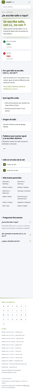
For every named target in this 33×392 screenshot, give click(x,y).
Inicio (3, 12)
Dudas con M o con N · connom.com (13, 338)
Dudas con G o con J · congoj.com (12, 345)
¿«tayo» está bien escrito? (11, 241)
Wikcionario (26, 385)
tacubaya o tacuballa (24, 191)
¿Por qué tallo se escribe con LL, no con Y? (14, 235)
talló (4, 148)
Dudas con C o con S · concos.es (11, 351)
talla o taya (5, 206)
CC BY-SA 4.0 (11, 387)
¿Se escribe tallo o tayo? (10, 222)
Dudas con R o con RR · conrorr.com (12, 341)
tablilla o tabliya (7, 187)
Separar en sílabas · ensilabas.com (12, 361)
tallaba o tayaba (22, 206)
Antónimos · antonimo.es (9, 367)
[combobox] (16, 7)
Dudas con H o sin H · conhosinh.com (13, 335)
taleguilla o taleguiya (24, 202)
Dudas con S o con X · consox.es (11, 348)
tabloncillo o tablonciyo (6, 192)
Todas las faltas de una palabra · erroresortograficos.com (12, 371)
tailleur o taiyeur (7, 202)
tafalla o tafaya (7, 196)
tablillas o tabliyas (23, 187)
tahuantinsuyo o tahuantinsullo (22, 198)
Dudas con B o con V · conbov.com (12, 332)
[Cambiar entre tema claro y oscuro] (29, 2)
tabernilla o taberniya (21, 183)
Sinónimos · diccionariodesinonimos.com (14, 364)
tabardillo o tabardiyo (6, 183)
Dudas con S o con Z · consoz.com (12, 354)
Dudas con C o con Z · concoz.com (12, 357)
